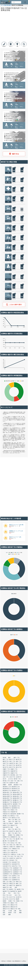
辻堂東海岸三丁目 (17, 870)
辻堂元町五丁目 (16, 864)
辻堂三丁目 (6, 858)
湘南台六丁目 (6, 908)
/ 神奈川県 (6, 5)
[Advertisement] (14, 27)
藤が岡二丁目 (6, 841)
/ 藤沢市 (9, 5)
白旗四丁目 (12, 782)
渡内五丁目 (18, 831)
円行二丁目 (6, 895)
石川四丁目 (18, 897)
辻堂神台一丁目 (7, 875)
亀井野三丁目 (6, 891)
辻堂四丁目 (12, 858)
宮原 (4, 914)
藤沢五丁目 (6, 761)
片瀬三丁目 (18, 844)
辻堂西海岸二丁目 (7, 873)
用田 (20, 910)
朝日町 (4, 757)
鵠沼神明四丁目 (7, 808)
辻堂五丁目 (18, 858)
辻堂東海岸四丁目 (7, 872)
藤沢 (9, 757)
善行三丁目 (12, 765)
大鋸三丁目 (6, 823)
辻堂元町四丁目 (7, 864)
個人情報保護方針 (17, 961)
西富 (4, 819)
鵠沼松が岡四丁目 (17, 794)
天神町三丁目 (6, 903)
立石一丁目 (19, 775)
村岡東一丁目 (11, 835)
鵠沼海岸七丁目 (16, 790)
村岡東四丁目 (13, 837)
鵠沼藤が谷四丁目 (7, 804)
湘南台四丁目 (6, 906)
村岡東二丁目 (19, 835)
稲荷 (16, 887)
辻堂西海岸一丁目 (17, 872)
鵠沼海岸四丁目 (7, 788)
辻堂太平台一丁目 (16, 866)
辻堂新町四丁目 (16, 879)
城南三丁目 (12, 885)
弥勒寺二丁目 (6, 825)
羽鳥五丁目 (12, 883)
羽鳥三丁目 (18, 881)
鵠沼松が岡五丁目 (7, 796)
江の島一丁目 (20, 854)
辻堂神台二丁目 (16, 875)
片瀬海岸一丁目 (20, 846)
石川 (10, 895)
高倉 (4, 910)
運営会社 (4, 961)
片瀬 (19, 842)
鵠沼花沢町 (13, 813)
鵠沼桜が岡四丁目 (7, 800)
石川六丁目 (12, 899)
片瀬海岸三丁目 (16, 848)
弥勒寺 (11, 823)
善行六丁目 (12, 767)
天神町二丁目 (19, 901)
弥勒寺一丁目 (18, 823)
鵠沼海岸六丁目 (7, 790)
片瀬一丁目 (6, 844)
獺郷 (20, 912)
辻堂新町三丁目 (7, 879)
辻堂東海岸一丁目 (17, 868)
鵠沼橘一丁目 (20, 813)
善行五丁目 (6, 767)
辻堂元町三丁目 (16, 862)
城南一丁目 (18, 883)
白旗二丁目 (20, 780)
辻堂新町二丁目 (16, 877)
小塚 (17, 827)
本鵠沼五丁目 (6, 813)
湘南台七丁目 (13, 908)
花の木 (4, 778)
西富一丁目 (11, 819)
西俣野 (17, 899)
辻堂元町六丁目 (7, 866)
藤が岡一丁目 (19, 839)
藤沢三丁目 (12, 759)
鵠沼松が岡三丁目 (7, 794)
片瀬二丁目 (12, 844)
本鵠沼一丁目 (6, 809)
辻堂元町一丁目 (13, 860)
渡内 (4, 833)
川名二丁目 (12, 839)
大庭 (10, 887)
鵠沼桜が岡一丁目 (17, 796)
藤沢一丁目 (16, 757)
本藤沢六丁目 (13, 773)
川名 (19, 837)
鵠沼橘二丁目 (6, 815)
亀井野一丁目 (12, 889)
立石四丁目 (18, 777)
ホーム (2, 5)
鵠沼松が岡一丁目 (7, 792)
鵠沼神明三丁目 (16, 806)
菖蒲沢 (10, 912)
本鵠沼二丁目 (13, 809)
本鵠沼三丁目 (6, 811)
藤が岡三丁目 (13, 841)
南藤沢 (4, 784)
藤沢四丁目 (18, 759)
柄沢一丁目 (11, 833)
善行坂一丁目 (17, 778)
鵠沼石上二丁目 (7, 817)
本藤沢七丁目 (6, 775)
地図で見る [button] (15, 154)
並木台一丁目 (6, 842)
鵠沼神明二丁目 (7, 806)
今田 (4, 893)
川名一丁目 (6, 839)
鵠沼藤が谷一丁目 (17, 800)
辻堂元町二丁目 (7, 862)
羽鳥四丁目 (6, 883)
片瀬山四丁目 (13, 852)
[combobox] (16, 2)
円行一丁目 (16, 893)
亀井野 (19, 891)
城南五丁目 (6, 887)
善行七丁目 (18, 767)
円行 (9, 893)
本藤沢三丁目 (6, 771)
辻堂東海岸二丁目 (7, 870)
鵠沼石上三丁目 (16, 817)
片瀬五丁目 (12, 846)
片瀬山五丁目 (6, 854)
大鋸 (4, 821)
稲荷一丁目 (6, 889)
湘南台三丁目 (13, 904)
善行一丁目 (18, 763)
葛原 (4, 912)
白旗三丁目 (6, 782)
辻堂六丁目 (6, 860)
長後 (19, 908)
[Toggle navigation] (25, 2)
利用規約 (9, 961)
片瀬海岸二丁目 (7, 848)
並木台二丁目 (13, 842)
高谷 (4, 829)
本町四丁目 (12, 763)
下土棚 (10, 910)
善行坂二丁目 (6, 780)
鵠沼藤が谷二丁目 (7, 802)
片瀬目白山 (13, 854)
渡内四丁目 (12, 831)
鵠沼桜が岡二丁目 (7, 798)
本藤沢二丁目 (13, 769)
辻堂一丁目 (13, 856)
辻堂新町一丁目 (7, 877)
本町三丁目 (6, 763)
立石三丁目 (12, 777)
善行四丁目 (18, 765)
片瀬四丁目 (6, 846)
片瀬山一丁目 (6, 850)
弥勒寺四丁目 (6, 827)
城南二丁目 (6, 885)
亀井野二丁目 (20, 889)
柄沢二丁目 (17, 833)
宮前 (11, 827)
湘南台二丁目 (6, 904)
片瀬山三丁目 (6, 852)
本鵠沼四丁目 (13, 811)
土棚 (15, 910)
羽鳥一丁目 (6, 881)
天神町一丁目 (11, 901)
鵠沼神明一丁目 (17, 804)
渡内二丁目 (17, 829)
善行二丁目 (6, 765)
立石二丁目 (6, 777)
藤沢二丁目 (6, 759)
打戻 (15, 912)
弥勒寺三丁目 (13, 825)
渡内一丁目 (11, 829)
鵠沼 (17, 782)
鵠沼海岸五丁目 (16, 788)
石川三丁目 (12, 897)
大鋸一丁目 (11, 821)
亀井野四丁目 (13, 891)
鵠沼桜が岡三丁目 (17, 798)
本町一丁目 (12, 761)
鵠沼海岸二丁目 (7, 786)
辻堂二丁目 (20, 856)
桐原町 (4, 901)
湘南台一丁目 (13, 903)
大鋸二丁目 (17, 821)
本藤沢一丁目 (6, 769)
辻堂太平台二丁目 (7, 868)
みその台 (10, 778)
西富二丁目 (17, 819)
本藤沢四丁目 (13, 771)
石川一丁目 (17, 895)
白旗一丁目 (13, 780)
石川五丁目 (6, 899)
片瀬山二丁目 (13, 850)
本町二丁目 (18, 761)
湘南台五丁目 (13, 906)
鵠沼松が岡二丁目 (17, 792)
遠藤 (9, 914)
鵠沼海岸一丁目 (18, 784)
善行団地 (12, 775)
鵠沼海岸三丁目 (16, 786)
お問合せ (24, 961)
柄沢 (4, 835)
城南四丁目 (18, 885)
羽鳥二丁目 (12, 881)
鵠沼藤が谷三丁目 (17, 802)
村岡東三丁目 (6, 837)
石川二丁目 (6, 897)
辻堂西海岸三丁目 (17, 873)
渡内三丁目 (6, 831)
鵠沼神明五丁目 (16, 808)
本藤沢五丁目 (6, 773)
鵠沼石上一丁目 (14, 815)
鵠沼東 (10, 784)
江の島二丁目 (6, 856)
